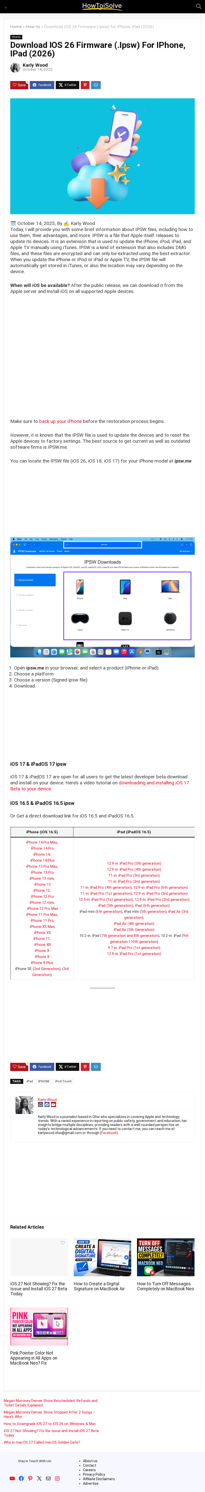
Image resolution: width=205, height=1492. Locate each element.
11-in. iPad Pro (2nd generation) (134, 881)
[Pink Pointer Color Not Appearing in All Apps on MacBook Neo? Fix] (39, 1311)
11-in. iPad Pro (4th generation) (106, 887)
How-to (33, 26)
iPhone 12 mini (42, 902)
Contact (89, 1465)
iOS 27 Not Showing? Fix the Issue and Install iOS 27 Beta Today (38, 1288)
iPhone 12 (42, 890)
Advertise (90, 1483)
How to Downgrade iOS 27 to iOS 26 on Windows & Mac (50, 1424)
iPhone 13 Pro (42, 872)
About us (90, 1461)
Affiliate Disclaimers (99, 1479)
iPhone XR (42, 944)
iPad (29, 1081)
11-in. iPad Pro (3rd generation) (134, 875)
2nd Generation (46, 968)
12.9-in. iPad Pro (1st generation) (134, 953)
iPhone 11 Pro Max (41, 914)
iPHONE (44, 1081)
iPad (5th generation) (115, 905)
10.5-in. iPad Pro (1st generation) (106, 899)
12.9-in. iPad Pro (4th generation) (134, 869)
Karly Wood (35, 65)
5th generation (153, 911)
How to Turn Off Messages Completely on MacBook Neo (165, 1286)
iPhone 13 (42, 884)
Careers (89, 1470)
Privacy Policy (94, 1474)
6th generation (109, 911)
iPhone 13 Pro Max (41, 866)
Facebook (109, 1133)
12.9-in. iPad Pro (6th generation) (161, 887)
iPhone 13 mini (42, 878)
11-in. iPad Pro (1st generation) (106, 893)
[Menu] (6, 6)
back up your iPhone (60, 421)
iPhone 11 (42, 938)
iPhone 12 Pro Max (42, 908)
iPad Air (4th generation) (134, 923)
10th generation (144, 941)
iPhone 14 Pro (42, 848)
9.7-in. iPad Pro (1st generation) (134, 947)
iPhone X (42, 950)
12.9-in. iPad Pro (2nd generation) (162, 899)
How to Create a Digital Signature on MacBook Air (99, 1286)
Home (16, 26)
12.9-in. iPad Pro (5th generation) (134, 863)
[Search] (197, 6)
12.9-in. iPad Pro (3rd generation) (161, 893)
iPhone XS (42, 932)
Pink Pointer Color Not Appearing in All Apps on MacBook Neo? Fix (33, 1358)
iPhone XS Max (42, 926)
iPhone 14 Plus (42, 860)
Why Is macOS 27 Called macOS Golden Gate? (42, 1442)
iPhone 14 (42, 854)
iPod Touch (63, 1081)
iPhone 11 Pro (42, 920)
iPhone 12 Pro (42, 896)
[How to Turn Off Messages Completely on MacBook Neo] (166, 1241)
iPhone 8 (42, 956)
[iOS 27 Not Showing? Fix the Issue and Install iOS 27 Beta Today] (39, 1241)
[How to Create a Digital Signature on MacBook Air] (103, 1241)
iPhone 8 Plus (42, 962)
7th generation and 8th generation (130, 935)
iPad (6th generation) (152, 905)
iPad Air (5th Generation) (134, 929)
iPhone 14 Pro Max (41, 842)
